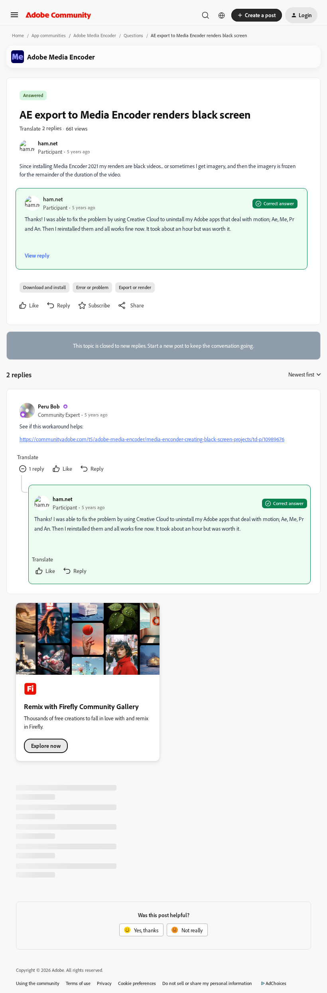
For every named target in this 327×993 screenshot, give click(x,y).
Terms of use (78, 983)
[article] (163, 438)
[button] (14, 17)
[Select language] (221, 15)
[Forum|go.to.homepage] (58, 15)
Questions (133, 35)
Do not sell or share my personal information (207, 983)
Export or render (135, 287)
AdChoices (276, 983)
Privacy (104, 983)
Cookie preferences (137, 983)
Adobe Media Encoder (94, 35)
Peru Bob (49, 406)
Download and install (44, 287)
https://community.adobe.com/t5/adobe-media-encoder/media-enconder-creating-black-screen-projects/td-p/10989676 (152, 439)
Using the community (37, 983)
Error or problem (92, 287)
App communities (49, 35)
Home (18, 35)
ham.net (47, 143)
